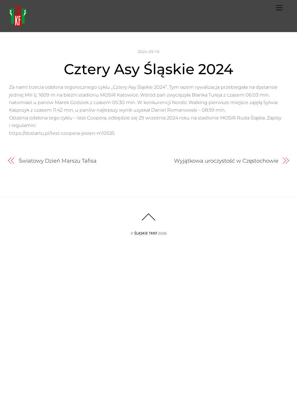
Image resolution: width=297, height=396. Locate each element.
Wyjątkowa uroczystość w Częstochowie (226, 160)
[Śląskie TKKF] (18, 23)
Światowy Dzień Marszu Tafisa (57, 160)
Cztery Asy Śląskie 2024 (148, 69)
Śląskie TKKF (145, 233)
